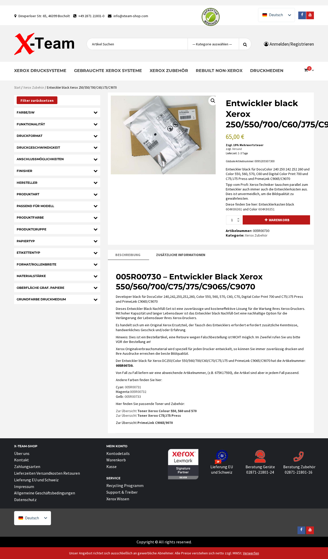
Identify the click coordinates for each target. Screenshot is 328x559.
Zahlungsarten (27, 466)
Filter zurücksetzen (37, 100)
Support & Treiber (122, 492)
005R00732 (138, 391)
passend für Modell (35, 206)
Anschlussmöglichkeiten (40, 159)
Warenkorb (279, 220)
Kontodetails (118, 453)
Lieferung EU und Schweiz (36, 479)
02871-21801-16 (298, 472)
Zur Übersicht (156, 411)
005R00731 (133, 387)
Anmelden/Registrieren (291, 44)
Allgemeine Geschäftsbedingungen (44, 492)
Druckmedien (266, 70)
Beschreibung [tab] (127, 254)
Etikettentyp (28, 253)
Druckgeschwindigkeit (38, 147)
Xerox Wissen (117, 498)
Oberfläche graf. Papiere (40, 288)
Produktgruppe (31, 229)
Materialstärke (31, 276)
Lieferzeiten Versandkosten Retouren (47, 473)
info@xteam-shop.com (131, 16)
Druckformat (29, 136)
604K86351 (266, 209)
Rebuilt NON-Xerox (219, 70)
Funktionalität (31, 124)
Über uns (21, 453)
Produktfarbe (30, 217)
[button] (213, 100)
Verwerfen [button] (251, 553)
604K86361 (234, 209)
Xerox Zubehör (169, 70)
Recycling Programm (125, 485)
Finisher (24, 171)
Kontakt (21, 459)
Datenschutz (25, 499)
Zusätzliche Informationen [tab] (180, 254)
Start (17, 87)
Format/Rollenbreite (36, 264)
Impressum (24, 486)
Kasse (111, 466)
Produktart (28, 194)
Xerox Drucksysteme (40, 70)
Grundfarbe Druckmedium (41, 299)
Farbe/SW (26, 112)
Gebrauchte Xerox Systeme (108, 70)
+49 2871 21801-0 (91, 16)
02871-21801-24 (260, 472)
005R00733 (133, 396)
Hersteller (27, 183)
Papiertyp (26, 241)
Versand (237, 149)
